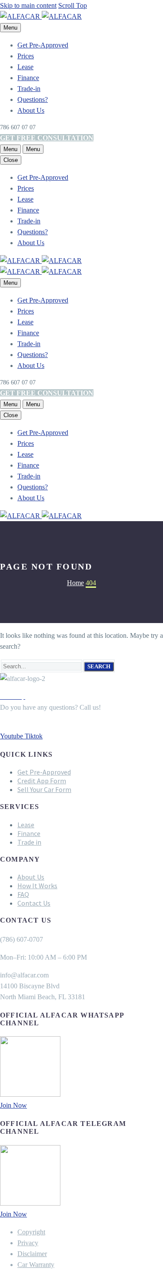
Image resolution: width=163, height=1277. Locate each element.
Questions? (32, 99)
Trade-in (28, 88)
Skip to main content (28, 5)
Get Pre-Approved (42, 45)
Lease (25, 67)
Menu (10, 27)
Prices (25, 56)
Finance (28, 77)
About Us (30, 110)
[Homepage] (41, 16)
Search (98, 666)
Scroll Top (72, 5)
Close (10, 160)
